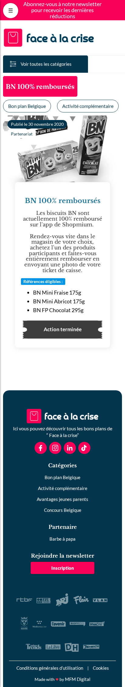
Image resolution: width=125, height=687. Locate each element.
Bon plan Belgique (27, 106)
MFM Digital (77, 679)
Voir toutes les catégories (46, 64)
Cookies (101, 668)
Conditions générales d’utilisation (49, 668)
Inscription (62, 568)
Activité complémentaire (87, 106)
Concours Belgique (62, 510)
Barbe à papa (62, 539)
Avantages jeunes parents (62, 499)
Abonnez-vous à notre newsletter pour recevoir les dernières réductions (62, 10)
